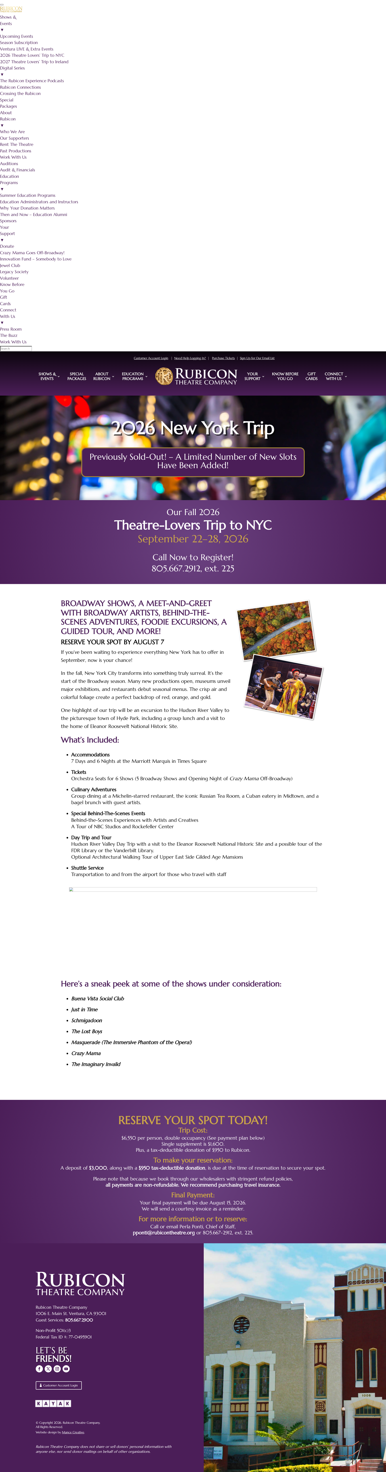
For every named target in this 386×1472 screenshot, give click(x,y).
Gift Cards (312, 376)
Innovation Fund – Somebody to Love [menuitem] (35, 259)
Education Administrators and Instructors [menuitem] (39, 201)
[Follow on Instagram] (57, 1368)
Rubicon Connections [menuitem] (20, 87)
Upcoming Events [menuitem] (16, 36)
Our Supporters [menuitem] (14, 138)
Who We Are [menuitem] (12, 131)
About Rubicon (101, 376)
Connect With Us (334, 376)
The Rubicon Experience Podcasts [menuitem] (32, 80)
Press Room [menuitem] (11, 329)
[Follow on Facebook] (39, 1368)
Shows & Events (47, 376)
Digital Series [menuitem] (12, 71)
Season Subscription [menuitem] (19, 42)
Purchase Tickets (223, 358)
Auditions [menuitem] (9, 163)
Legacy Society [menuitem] (14, 271)
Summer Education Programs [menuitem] (27, 195)
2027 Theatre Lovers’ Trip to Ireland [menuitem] (34, 61)
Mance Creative (73, 1432)
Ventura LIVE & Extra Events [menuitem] (26, 49)
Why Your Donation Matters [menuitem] (27, 208)
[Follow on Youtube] (66, 1368)
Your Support (252, 376)
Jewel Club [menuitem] (10, 265)
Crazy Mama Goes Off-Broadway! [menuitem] (32, 252)
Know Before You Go (285, 376)
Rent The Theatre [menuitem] (16, 144)
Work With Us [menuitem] (13, 157)
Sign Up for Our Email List (257, 358)
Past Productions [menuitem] (15, 150)
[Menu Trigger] (2, 4)
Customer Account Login (151, 358)
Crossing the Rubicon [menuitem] (20, 93)
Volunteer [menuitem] (9, 278)
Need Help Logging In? (190, 358)
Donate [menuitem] (7, 246)
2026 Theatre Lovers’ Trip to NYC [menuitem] (32, 55)
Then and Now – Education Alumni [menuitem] (33, 214)
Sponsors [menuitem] (8, 220)
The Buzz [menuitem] (8, 335)
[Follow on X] (48, 1368)
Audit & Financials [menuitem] (17, 169)
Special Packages (76, 376)
